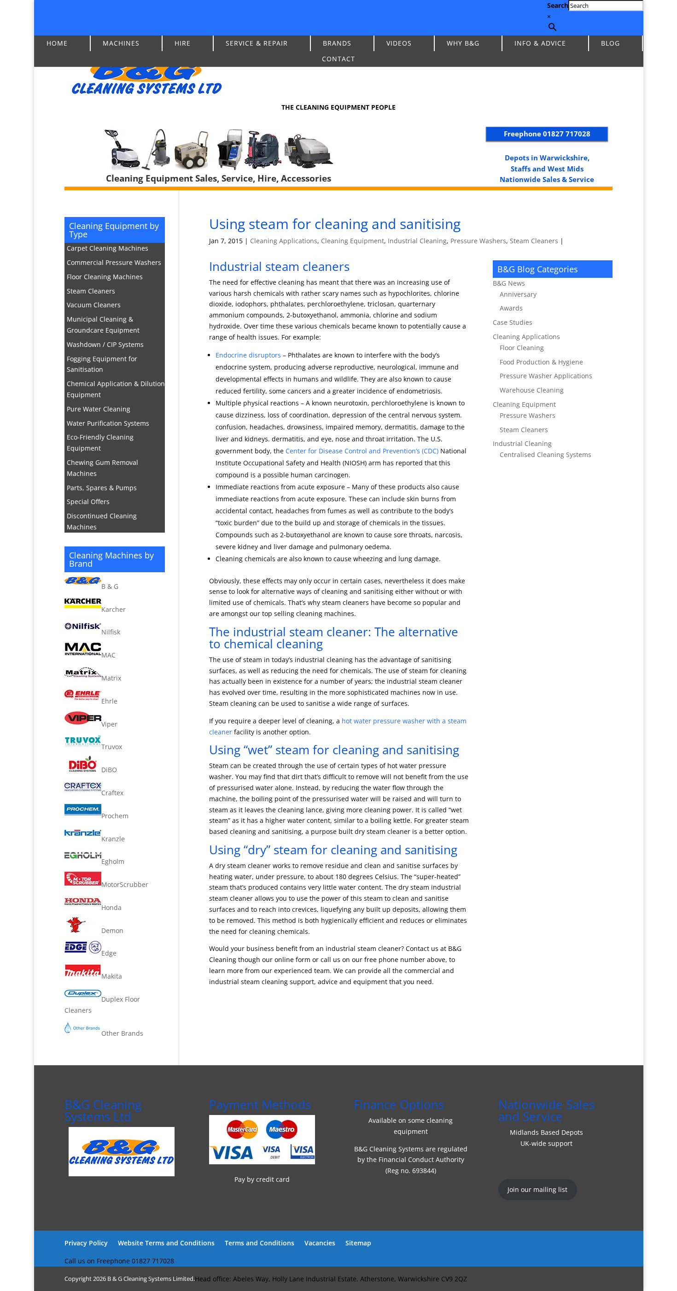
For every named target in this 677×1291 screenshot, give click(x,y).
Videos (399, 43)
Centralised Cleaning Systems (545, 454)
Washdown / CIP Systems (105, 344)
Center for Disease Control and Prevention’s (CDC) (362, 450)
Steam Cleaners (534, 240)
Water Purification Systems (108, 423)
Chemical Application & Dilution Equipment (116, 389)
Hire (183, 43)
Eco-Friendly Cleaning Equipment (100, 442)
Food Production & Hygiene (541, 362)
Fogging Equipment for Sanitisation (102, 364)
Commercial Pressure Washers (114, 262)
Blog (610, 43)
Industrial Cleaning (417, 240)
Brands (337, 43)
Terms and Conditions (259, 1242)
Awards (511, 308)
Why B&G (463, 43)
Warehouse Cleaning (532, 390)
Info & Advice (540, 43)
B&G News (509, 283)
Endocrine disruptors (248, 355)
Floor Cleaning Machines (105, 276)
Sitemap (358, 1242)
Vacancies (319, 1242)
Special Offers (88, 501)
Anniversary (518, 294)
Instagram (83, 17)
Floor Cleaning (522, 347)
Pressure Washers (478, 240)
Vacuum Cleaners (94, 304)
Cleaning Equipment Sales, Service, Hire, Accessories (218, 178)
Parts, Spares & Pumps (102, 487)
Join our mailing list (537, 1189)
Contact (338, 58)
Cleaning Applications (283, 240)
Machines (121, 43)
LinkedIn (44, 17)
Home (57, 43)
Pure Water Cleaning (98, 409)
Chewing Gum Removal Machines (102, 468)
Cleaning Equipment (352, 240)
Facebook (63, 17)
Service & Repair (257, 43)
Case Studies (512, 322)
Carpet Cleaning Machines (107, 248)
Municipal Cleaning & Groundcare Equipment (103, 324)
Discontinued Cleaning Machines (102, 521)
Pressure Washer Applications (546, 375)
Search (557, 5)
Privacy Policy (86, 1242)
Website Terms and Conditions (166, 1242)
